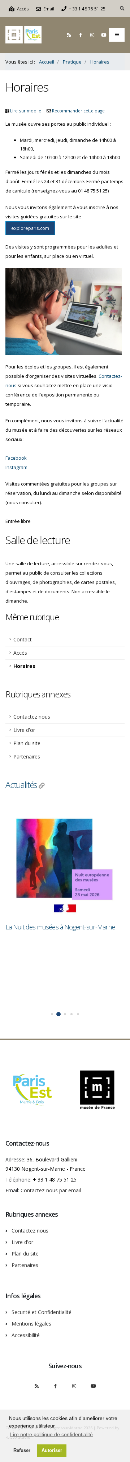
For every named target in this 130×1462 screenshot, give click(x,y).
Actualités (21, 784)
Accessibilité (26, 1335)
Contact (22, 639)
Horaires (24, 666)
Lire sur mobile (25, 110)
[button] (52, 1014)
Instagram (16, 467)
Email (48, 8)
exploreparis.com (30, 228)
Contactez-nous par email (51, 1190)
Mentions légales (31, 1323)
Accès (22, 8)
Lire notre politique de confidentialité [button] (51, 1434)
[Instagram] (92, 35)
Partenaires (26, 756)
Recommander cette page (78, 110)
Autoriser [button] (52, 1450)
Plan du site (26, 743)
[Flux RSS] (69, 35)
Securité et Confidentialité (42, 1312)
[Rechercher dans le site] (122, 8)
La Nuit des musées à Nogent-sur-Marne (60, 927)
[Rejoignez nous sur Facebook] (80, 35)
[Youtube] (104, 35)
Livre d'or (24, 730)
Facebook (16, 458)
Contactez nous (31, 716)
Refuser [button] (21, 1450)
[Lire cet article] (65, 860)
